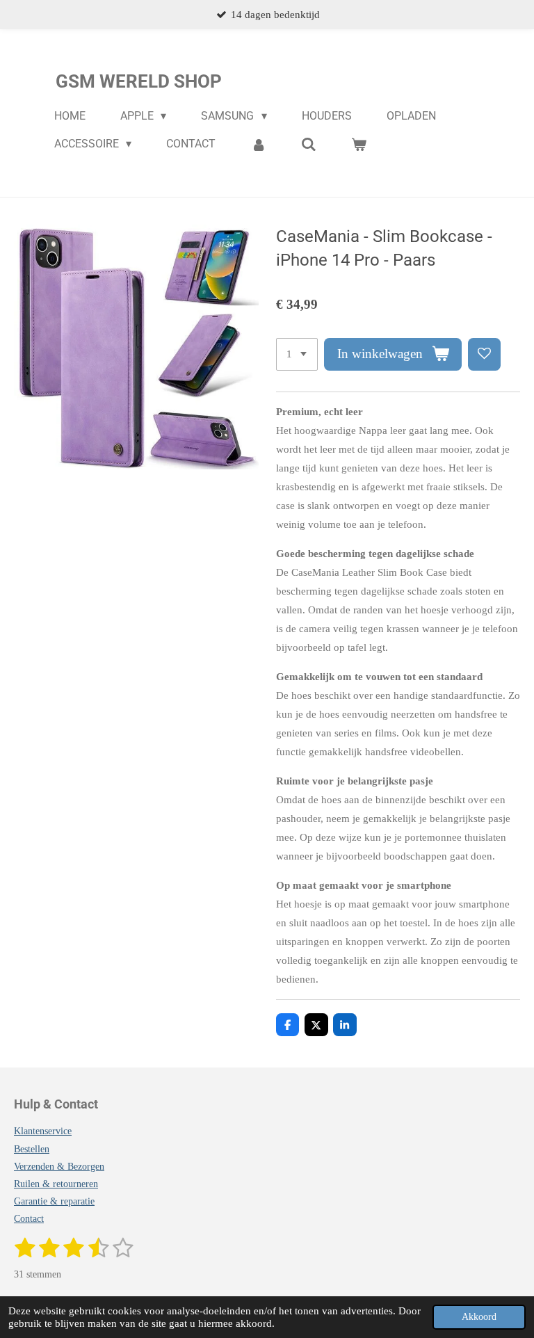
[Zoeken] (308, 144)
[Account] (258, 144)
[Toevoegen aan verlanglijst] (484, 354)
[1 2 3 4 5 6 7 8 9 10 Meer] (297, 354)
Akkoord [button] (479, 1317)
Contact (29, 1219)
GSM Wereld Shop (139, 81)
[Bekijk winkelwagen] (358, 144)
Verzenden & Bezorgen (59, 1166)
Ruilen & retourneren (56, 1184)
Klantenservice (43, 1131)
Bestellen (31, 1149)
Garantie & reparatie (54, 1201)
